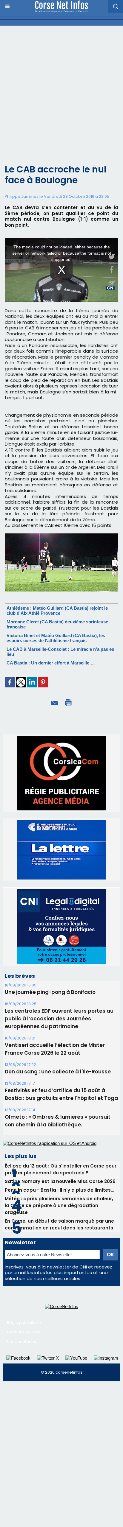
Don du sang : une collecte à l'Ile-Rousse (58, 1071)
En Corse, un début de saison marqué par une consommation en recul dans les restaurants (59, 1224)
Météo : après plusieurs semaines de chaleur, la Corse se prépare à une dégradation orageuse (59, 1205)
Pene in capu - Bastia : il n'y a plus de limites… (59, 1190)
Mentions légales (23, 1332)
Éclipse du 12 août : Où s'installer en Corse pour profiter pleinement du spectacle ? (60, 1169)
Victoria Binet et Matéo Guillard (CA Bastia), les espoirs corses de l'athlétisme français (56, 638)
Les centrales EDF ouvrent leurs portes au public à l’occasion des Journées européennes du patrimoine (59, 1018)
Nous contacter (22, 1341)
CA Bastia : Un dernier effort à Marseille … (51, 662)
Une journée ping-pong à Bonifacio (50, 992)
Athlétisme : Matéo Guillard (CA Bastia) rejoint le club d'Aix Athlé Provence (57, 610)
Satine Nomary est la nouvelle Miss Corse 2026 (60, 1181)
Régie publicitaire (24, 1322)
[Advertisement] (61, 90)
